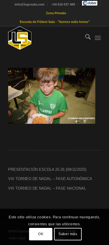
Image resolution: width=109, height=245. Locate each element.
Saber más (67, 234)
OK (40, 234)
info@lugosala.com (29, 4)
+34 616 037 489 (63, 4)
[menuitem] (30, 4)
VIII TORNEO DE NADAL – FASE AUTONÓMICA (50, 179)
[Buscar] (85, 38)
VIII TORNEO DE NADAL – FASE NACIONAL (47, 188)
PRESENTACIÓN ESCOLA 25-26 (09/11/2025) (47, 169)
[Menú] (98, 38)
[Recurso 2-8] (45, 38)
